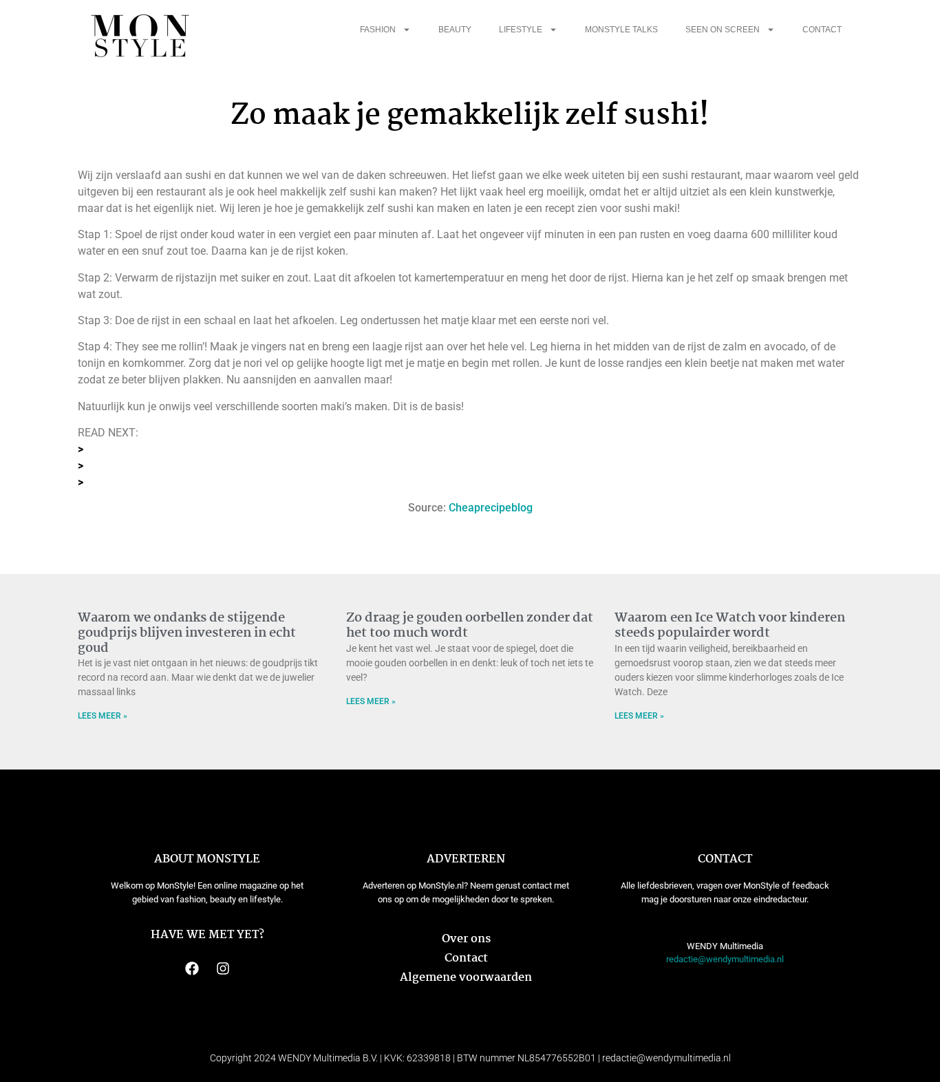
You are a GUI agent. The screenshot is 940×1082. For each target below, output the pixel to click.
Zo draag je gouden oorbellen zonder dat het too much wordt (469, 626)
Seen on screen (722, 29)
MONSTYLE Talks (621, 29)
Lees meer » (102, 716)
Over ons (466, 939)
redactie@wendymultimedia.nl (725, 959)
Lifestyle (520, 29)
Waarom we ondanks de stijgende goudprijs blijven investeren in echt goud (187, 633)
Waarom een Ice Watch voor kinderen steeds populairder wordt (730, 626)
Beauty (454, 29)
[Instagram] (223, 968)
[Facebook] (192, 968)
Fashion (378, 29)
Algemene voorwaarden (466, 977)
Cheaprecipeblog (491, 507)
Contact (822, 29)
